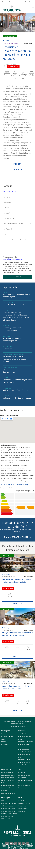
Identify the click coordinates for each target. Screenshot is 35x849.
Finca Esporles (22, 806)
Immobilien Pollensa (24, 762)
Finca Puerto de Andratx (25, 803)
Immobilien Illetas (23, 749)
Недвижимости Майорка (17, 726)
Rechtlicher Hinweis (7, 736)
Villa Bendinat (22, 778)
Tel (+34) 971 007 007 (10, 191)
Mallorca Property (9, 721)
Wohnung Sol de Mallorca (9, 814)
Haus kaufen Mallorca (8, 793)
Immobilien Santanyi (24, 760)
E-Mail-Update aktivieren (17, 537)
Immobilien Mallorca (24, 721)
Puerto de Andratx (10, 43)
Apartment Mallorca (7, 785)
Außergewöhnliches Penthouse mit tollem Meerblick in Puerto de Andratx (17, 634)
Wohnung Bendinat (7, 806)
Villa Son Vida (22, 788)
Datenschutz (5, 744)
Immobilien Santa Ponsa (25, 742)
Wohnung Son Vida (7, 816)
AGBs (3, 739)
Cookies (3, 742)
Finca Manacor (22, 808)
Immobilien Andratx (24, 734)
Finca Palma (21, 811)
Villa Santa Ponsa (23, 783)
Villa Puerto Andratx (24, 775)
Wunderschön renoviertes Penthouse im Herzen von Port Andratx (17, 687)
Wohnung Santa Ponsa (8, 811)
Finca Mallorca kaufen (8, 775)
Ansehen (17, 603)
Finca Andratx (22, 801)
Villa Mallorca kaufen (7, 772)
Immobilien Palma (23, 765)
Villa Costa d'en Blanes (25, 780)
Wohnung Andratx (7, 801)
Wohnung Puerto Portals (9, 808)
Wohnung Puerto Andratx (9, 803)
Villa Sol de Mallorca (24, 785)
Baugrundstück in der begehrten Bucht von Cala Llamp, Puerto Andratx (16, 580)
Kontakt (3, 734)
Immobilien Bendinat (24, 752)
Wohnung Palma (6, 819)
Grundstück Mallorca (7, 778)
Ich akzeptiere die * (13, 258)
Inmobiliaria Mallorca (17, 724)
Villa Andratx (21, 772)
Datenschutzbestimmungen (12, 259)
